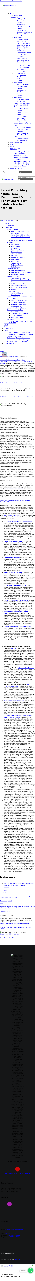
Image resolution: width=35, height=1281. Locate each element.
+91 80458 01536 (7, 1274)
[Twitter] (15, 1204)
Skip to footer (17, 1)
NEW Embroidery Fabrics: (14, 701)
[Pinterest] (21, 1204)
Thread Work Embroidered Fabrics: (18, 626)
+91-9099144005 (13, 1237)
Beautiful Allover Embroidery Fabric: (18, 522)
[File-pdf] (17, 1169)
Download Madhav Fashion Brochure (17, 1173)
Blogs (2, 351)
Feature (6, 887)
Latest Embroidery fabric (10, 360)
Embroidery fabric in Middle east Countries (12, 937)
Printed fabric (24, 924)
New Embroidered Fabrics (12, 361)
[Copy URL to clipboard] (14, 890)
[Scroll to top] (1, 1280)
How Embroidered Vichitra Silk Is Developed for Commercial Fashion (15, 412)
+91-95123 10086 (11, 1233)
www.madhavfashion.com (14, 489)
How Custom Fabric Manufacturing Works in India (11, 382)
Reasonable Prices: (26, 668)
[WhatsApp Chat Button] (30, 1270)
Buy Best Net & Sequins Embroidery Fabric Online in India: (18, 716)
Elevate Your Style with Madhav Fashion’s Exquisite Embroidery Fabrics (19, 884)
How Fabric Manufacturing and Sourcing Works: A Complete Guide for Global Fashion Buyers (17, 397)
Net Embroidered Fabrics (16, 685)
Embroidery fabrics (12, 924)
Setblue (17, 1259)
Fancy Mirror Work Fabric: (14, 572)
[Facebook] (3, 1204)
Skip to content (6, 1)
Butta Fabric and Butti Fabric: (15, 585)
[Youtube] (27, 1204)
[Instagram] (9, 1204)
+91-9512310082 (14, 1235)
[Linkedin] (3, 1209)
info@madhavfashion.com (14, 1229)
